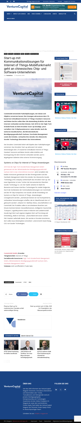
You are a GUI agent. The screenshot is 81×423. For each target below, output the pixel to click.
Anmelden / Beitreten (49, 1)
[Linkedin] (7, 1)
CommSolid (18, 282)
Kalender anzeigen (60, 193)
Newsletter (62, 13)
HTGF (25, 282)
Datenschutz (47, 421)
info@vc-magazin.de (41, 413)
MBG (30, 282)
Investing (11, 54)
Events (55, 13)
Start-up (27, 54)
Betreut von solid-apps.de (20, 421)
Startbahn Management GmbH (14, 263)
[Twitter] (10, 1)
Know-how (17, 54)
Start (5, 51)
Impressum (34, 421)
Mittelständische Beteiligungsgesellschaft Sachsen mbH (28, 261)
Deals (10, 51)
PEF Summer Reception (69, 169)
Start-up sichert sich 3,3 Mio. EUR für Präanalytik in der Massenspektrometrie (41, 308)
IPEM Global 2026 (67, 183)
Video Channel (36, 13)
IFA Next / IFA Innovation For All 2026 (69, 176)
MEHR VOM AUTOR (27, 336)
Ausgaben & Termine (69, 1)
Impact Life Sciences (19, 13)
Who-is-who (11, 18)
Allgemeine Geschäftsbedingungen (62, 421)
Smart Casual (65, 188)
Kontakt (60, 1)
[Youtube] (13, 1)
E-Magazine (47, 13)
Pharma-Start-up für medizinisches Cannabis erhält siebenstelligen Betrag (14, 308)
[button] (74, 14)
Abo (28, 13)
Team (40, 421)
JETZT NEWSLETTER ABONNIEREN (66, 84)
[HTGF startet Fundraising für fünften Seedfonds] (11, 345)
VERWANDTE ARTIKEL (12, 336)
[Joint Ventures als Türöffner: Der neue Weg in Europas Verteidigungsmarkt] (28, 345)
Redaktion (10, 75)
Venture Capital (34, 54)
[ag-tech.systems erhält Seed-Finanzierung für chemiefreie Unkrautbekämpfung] (44, 345)
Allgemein (7, 349)
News (8, 13)
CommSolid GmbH (10, 253)
